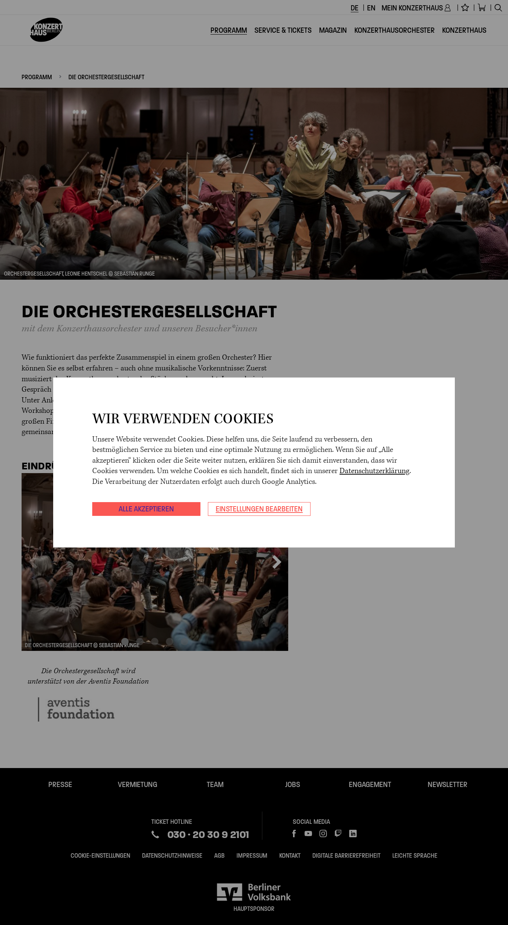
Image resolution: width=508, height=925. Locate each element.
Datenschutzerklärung (374, 471)
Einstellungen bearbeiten (259, 509)
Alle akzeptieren (146, 509)
